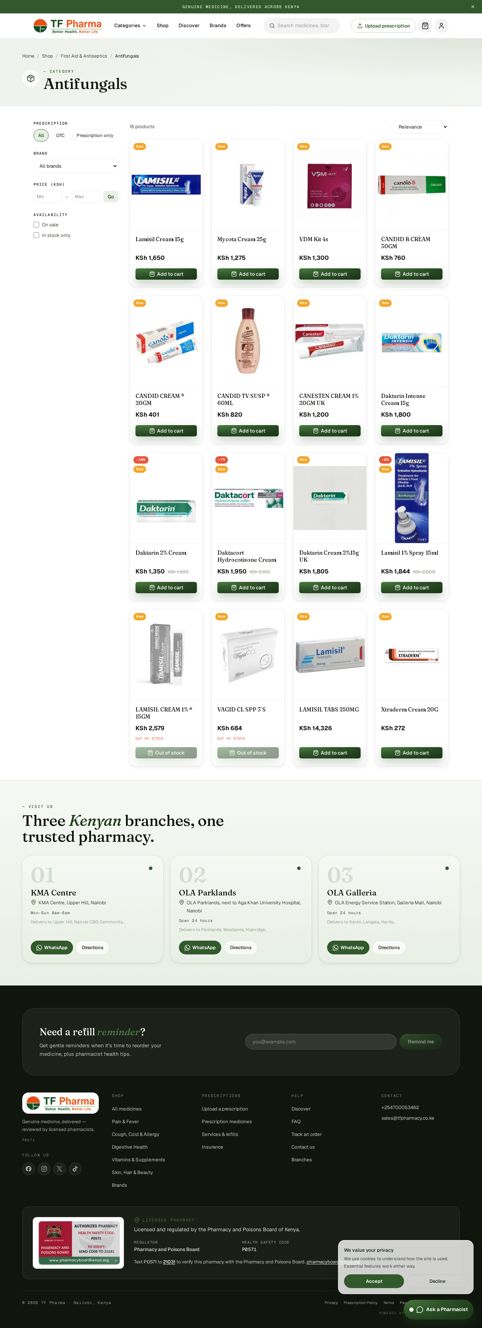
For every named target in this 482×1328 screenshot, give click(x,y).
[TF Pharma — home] (68, 26)
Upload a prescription (225, 1109)
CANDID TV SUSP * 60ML (243, 399)
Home (28, 56)
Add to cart (170, 274)
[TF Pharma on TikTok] (75, 1168)
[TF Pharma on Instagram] (44, 1168)
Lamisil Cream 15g (159, 239)
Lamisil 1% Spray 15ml (409, 552)
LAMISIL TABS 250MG (329, 709)
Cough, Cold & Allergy (135, 1134)
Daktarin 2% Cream (160, 552)
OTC (60, 135)
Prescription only (95, 135)
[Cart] (425, 26)
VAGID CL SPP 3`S (241, 709)
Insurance (212, 1147)
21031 (169, 1262)
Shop (163, 26)
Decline (437, 1281)
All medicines (126, 1109)
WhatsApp (55, 948)
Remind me (421, 1041)
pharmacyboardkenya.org (333, 1262)
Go (111, 196)
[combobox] (302, 26)
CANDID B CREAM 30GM (405, 243)
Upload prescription (387, 26)
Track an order (306, 1134)
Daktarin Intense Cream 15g (403, 399)
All (41, 135)
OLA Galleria (351, 893)
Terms (388, 1302)
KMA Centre (53, 893)
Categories (127, 26)
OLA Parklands (207, 893)
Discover (189, 26)
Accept (374, 1281)
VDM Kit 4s (313, 239)
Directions (92, 948)
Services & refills (220, 1134)
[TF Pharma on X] (59, 1168)
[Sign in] (441, 26)
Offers (243, 26)
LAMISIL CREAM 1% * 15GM (164, 713)
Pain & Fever (125, 1121)
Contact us (303, 1147)
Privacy (331, 1302)
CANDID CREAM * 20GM (160, 399)
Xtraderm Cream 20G (409, 709)
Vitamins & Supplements (138, 1159)
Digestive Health (130, 1147)
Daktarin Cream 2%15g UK (329, 556)
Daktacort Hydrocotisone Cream (246, 556)
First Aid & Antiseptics (84, 56)
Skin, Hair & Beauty (132, 1172)
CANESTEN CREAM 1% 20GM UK (329, 399)
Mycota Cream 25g (241, 239)
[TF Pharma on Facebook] (28, 1168)
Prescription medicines (227, 1121)
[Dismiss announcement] (473, 7)
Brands (218, 26)
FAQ (296, 1121)
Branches (301, 1159)
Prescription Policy (361, 1302)
